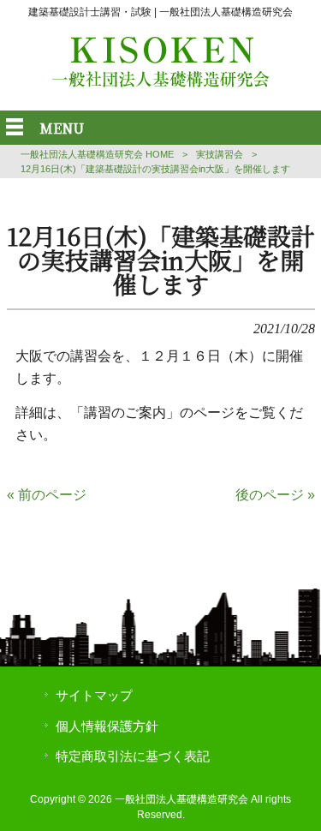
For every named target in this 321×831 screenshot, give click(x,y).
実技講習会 (219, 154)
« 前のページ (46, 494)
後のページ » (275, 494)
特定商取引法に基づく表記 (133, 756)
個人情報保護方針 (107, 726)
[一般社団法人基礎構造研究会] (161, 82)
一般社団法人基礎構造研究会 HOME (97, 154)
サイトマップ (94, 695)
